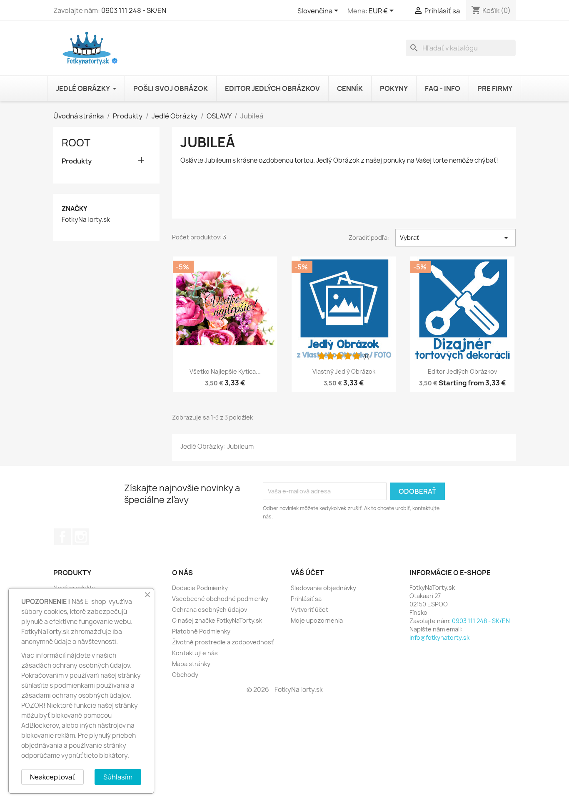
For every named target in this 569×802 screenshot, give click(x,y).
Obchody (185, 675)
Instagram (80, 536)
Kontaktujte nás (195, 653)
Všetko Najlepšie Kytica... (225, 371)
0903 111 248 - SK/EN (133, 10)
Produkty (77, 161)
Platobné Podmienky (201, 631)
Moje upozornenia (317, 620)
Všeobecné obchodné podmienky (220, 599)
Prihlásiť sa (306, 599)
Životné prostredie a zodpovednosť (223, 642)
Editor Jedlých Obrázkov (462, 371)
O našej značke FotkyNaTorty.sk (217, 620)
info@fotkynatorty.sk (439, 637)
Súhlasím (117, 777)
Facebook (62, 536)
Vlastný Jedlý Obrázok (343, 371)
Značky (74, 208)
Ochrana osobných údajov (209, 609)
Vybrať (455, 238)
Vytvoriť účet (309, 609)
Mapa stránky (191, 664)
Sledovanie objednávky (323, 588)
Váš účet (307, 572)
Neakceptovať (52, 777)
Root (76, 143)
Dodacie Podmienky (200, 588)
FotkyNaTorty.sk (86, 220)
